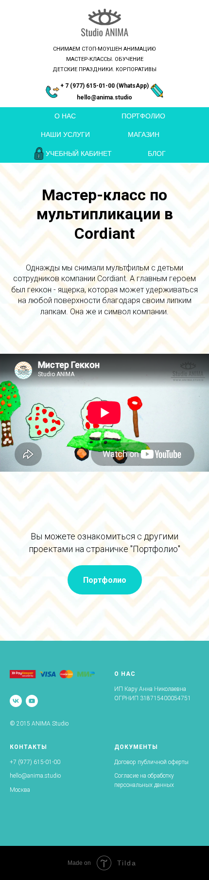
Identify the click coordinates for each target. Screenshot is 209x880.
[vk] (16, 701)
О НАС (65, 116)
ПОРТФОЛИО (143, 116)
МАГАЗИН (143, 134)
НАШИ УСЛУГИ (65, 134)
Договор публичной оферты (151, 762)
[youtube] (32, 701)
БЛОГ (157, 153)
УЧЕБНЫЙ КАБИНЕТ (79, 153)
